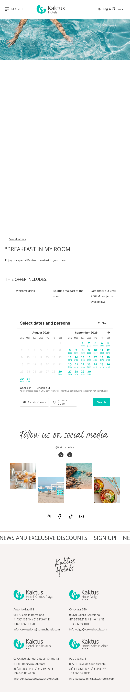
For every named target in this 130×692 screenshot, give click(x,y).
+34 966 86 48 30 (79, 673)
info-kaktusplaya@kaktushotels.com (37, 629)
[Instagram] (48, 516)
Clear (104, 323)
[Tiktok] (70, 516)
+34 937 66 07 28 (24, 624)
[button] (120, 9)
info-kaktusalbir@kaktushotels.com (91, 678)
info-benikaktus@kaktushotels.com (36, 678)
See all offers (17, 239)
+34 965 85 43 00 (24, 673)
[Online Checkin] (95, 9)
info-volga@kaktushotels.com (88, 629)
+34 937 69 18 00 (79, 624)
